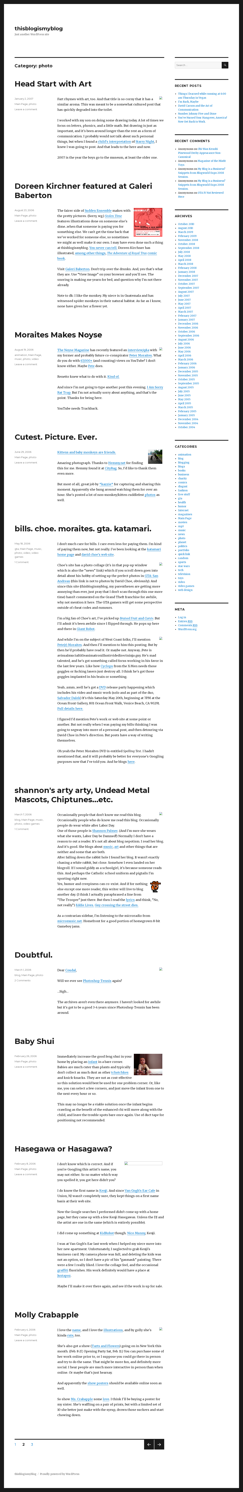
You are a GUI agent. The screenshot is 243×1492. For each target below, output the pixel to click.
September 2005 (188, 383)
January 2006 (186, 367)
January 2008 (186, 272)
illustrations (113, 1330)
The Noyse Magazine (73, 350)
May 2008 (184, 256)
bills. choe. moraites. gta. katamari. (83, 528)
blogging (183, 462)
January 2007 (186, 319)
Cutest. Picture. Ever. (56, 437)
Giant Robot (86, 629)
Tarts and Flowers (105, 1346)
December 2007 (188, 276)
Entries (185, 621)
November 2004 (188, 423)
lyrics (130, 900)
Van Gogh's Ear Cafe (140, 1190)
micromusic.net (69, 921)
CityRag (111, 468)
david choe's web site (97, 554)
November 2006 (188, 327)
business (183, 474)
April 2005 (184, 403)
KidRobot (107, 1233)
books (181, 470)
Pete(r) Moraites (69, 645)
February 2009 (187, 236)
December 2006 (188, 323)
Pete (91, 366)
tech (180, 570)
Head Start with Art (53, 83)
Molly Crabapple (47, 1314)
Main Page (21, 103)
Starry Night (145, 141)
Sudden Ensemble (98, 210)
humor (182, 506)
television (184, 574)
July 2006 (184, 343)
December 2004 (188, 419)
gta (17, 548)
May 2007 (184, 303)
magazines (185, 514)
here (131, 762)
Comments (187, 625)
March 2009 (185, 232)
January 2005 (186, 415)
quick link (184, 554)
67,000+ (86, 361)
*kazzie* (106, 484)
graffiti (62, 1270)
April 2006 (184, 355)
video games (31, 823)
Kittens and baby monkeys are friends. (86, 452)
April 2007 (184, 307)
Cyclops (107, 666)
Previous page (149, 1449)
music (18, 358)
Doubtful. (33, 955)
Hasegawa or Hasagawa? (63, 1148)
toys (180, 578)
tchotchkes (120, 1072)
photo (32, 103)
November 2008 (188, 240)
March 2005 (185, 407)
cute (70, 1335)
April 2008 (184, 260)
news (181, 534)
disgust (182, 486)
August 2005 (186, 387)
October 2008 (186, 244)
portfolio (183, 550)
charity (182, 478)
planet (182, 542)
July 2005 (184, 391)
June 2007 (184, 299)
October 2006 (186, 331)
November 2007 (188, 280)
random (183, 558)
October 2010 (186, 224)
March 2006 (185, 359)
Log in (182, 617)
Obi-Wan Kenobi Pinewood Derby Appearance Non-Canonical (199, 153)
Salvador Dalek (68, 698)
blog (17, 819)
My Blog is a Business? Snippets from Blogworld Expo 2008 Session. (201, 173)
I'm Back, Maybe (188, 101)
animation (21, 354)
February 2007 (187, 315)
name (76, 1330)
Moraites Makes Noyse (58, 334)
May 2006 (184, 351)
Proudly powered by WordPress (59, 1474)
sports (182, 562)
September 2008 (188, 248)
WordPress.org (187, 629)
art (116, 847)
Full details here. (70, 708)
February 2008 (187, 268)
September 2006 (188, 335)
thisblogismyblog (39, 28)
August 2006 (186, 339)
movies (182, 522)
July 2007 (184, 295)
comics (182, 482)
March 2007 (185, 311)
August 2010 (185, 228)
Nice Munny (136, 1233)
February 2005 (187, 411)
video (35, 358)
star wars (184, 566)
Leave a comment (26, 109)
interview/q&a (138, 350)
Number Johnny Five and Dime (197, 113)
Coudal (70, 970)
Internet (183, 510)
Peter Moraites (140, 355)
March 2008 (185, 264)
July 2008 (184, 252)
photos (150, 495)
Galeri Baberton (77, 269)
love (106, 1399)
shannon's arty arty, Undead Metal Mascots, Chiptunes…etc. (82, 795)
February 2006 (187, 363)
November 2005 (188, 375)
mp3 (181, 526)
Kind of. (113, 376)
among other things (90, 253)
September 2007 (188, 287)
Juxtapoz (64, 1275)
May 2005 (184, 399)
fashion (183, 490)
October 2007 (186, 284)
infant (92, 1062)
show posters (98, 1383)
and (136, 618)
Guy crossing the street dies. (116, 905)
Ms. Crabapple (82, 1399)
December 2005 (188, 371)
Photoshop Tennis (97, 981)
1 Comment (22, 562)
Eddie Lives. (85, 905)
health (182, 502)
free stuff (184, 494)
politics (182, 546)
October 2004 (186, 427)
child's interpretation (114, 141)
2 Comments (22, 980)
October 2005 (186, 379)
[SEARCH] (225, 65)
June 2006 (184, 347)
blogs (181, 466)
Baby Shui (34, 1041)
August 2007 (186, 291)
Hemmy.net (116, 463)
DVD (102, 687)
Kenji (103, 1190)
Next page (159, 1449)
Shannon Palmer (105, 831)
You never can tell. (103, 248)
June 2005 (184, 395)
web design (185, 590)
